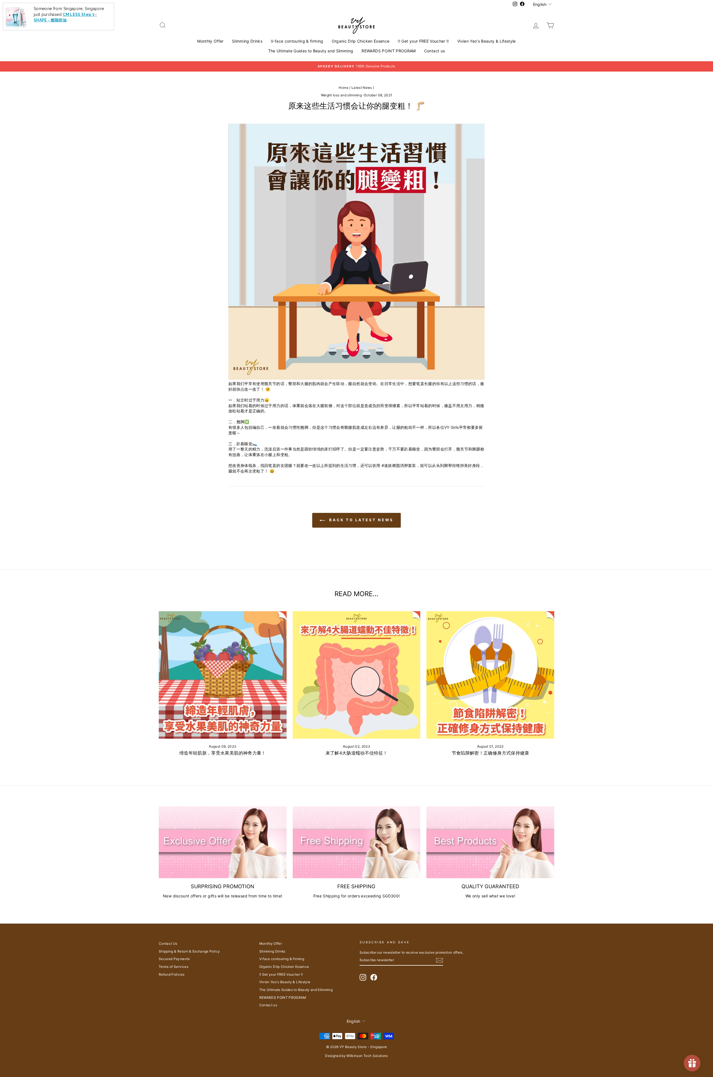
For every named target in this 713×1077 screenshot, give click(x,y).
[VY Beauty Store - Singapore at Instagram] (363, 977)
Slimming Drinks (247, 41)
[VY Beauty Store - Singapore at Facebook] (373, 977)
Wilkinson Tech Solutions (367, 1056)
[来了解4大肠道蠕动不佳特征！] (357, 675)
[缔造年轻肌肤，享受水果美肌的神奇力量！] (223, 675)
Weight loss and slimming (341, 95)
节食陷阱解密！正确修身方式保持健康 (490, 753)
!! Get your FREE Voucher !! (423, 41)
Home (343, 87)
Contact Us (168, 943)
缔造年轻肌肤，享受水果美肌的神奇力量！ (222, 753)
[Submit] (439, 960)
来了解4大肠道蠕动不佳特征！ (357, 753)
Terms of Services (173, 967)
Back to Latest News (360, 520)
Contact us (434, 50)
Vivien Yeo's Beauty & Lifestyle (486, 41)
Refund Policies (171, 974)
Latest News (361, 87)
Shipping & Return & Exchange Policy (189, 951)
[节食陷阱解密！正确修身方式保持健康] (490, 675)
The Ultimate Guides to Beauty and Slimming (310, 50)
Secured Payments (174, 959)
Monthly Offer (210, 41)
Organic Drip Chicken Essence (361, 41)
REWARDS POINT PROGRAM (389, 50)
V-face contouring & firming (297, 41)
